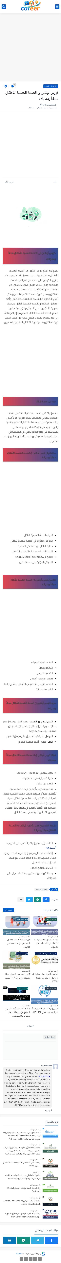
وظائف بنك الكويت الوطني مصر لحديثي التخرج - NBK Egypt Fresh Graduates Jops (22, 1215)
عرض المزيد (8, 910)
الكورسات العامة (50, 86)
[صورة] (50, 1133)
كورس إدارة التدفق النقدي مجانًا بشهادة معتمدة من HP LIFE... (44, 1010)
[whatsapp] (23, 1240)
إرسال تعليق (49, 1037)
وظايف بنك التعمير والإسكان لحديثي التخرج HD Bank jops (23, 1190)
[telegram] (37, 1240)
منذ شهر (25, 971)
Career (19, 1253)
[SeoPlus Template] (43, 1254)
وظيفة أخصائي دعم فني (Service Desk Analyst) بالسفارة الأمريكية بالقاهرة (21, 1202)
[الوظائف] (26, 1259)
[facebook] (51, 1240)
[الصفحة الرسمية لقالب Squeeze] (40, 1259)
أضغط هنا (51, 848)
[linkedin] (9, 1240)
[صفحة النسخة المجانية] (35, 1259)
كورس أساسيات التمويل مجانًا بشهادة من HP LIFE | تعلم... (17, 976)
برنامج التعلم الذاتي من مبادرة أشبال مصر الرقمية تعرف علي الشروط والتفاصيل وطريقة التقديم (22, 1177)
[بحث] (4, 6)
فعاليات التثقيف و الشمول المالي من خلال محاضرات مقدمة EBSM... (45, 977)
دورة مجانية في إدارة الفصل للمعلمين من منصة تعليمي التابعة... (18, 943)
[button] (46, 899)
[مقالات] (21, 1259)
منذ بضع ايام (52, 937)
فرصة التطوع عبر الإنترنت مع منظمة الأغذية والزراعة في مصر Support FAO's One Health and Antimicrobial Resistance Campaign (21, 1135)
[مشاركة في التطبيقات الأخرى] (20, 899)
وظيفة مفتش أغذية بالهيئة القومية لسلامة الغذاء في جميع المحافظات (21, 1164)
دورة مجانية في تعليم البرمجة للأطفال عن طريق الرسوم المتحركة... (46, 943)
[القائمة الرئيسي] (57, 6)
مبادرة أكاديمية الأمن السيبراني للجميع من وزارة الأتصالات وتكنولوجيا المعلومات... (17, 1012)
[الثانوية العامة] (30, 1259)
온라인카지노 (44, 1076)
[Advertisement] (30, 48)
